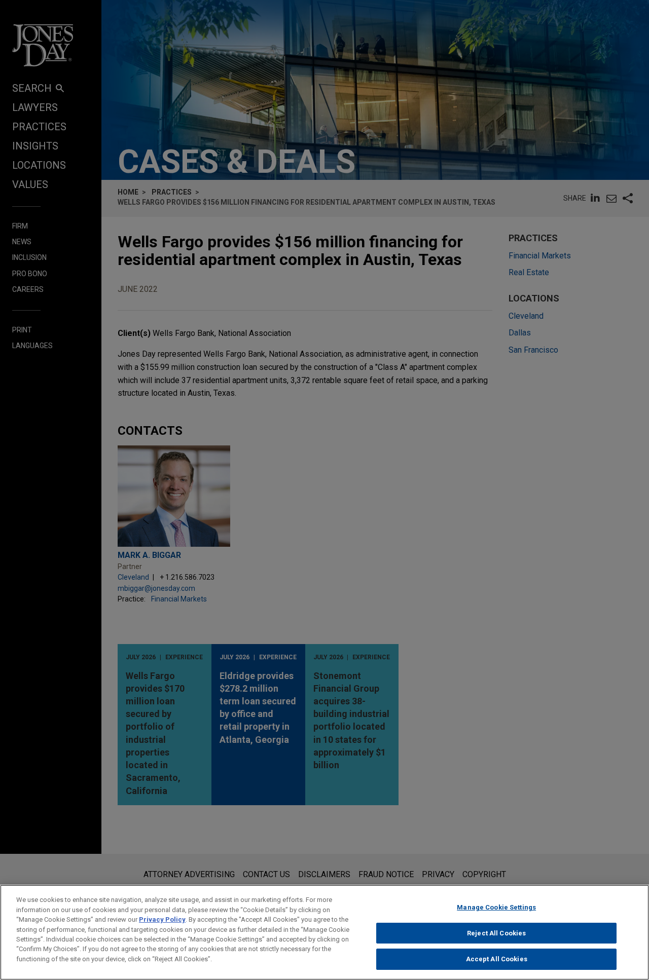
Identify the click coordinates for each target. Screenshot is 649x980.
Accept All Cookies (496, 959)
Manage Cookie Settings (496, 907)
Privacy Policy (162, 919)
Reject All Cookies (496, 933)
